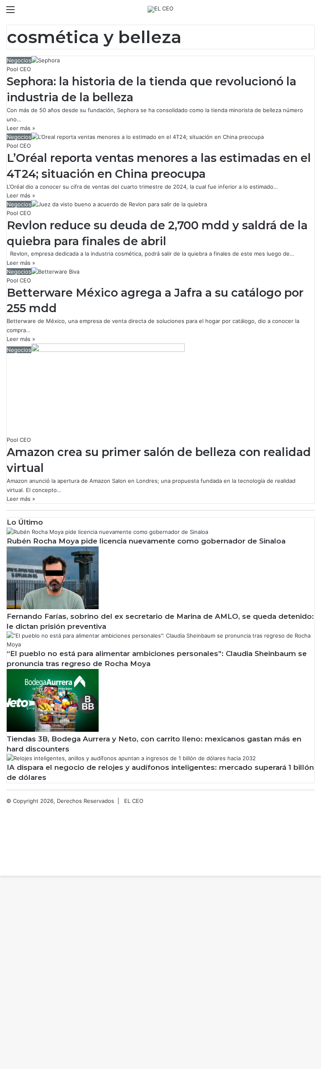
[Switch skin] (296, 12)
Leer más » (21, 128)
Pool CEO (19, 69)
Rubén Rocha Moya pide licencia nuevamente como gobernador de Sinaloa (146, 541)
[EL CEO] (160, 9)
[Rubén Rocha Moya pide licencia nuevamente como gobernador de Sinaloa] (107, 531)
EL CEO (133, 800)
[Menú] (10, 12)
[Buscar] (310, 12)
